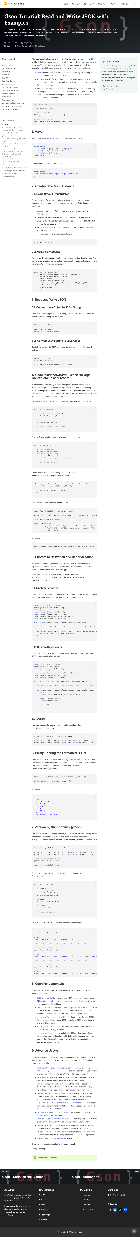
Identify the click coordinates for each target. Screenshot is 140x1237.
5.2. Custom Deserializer (11, 162)
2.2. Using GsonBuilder (11, 133)
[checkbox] (134, 1231)
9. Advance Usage (8, 176)
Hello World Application (37, 46)
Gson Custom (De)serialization (13, 103)
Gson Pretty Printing (9, 68)
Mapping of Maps (44, 1033)
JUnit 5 (114, 4)
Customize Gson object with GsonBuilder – (55, 1068)
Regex (43, 1200)
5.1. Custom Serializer (10, 159)
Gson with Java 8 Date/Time (12, 106)
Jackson (77, 1135)
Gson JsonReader (8, 97)
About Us (86, 1195)
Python (44, 1220)
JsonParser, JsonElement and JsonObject (54, 1119)
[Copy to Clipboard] (95, 105)
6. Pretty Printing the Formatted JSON (15, 168)
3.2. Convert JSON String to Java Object (14, 145)
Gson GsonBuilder (8, 81)
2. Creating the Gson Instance (12, 127)
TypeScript (45, 1215)
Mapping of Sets (44, 1026)
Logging (44, 1210)
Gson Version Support (10, 87)
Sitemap (78, 1232)
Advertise (86, 1200)
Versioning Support (45, 1084)
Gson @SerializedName (10, 90)
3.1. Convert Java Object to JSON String (14, 140)
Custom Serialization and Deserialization (53, 1125)
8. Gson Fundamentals (10, 174)
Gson (9, 46)
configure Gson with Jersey (55, 1138)
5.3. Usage (7, 165)
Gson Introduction (9, 65)
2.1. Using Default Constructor (13, 130)
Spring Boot (89, 4)
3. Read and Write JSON (10, 136)
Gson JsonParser (8, 100)
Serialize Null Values (45, 1077)
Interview (124, 4)
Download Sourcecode (47, 1158)
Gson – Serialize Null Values (23, 1177)
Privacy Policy (88, 1210)
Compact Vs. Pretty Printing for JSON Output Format (58, 1007)
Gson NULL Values (8, 84)
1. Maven (5, 124)
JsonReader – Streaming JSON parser (52, 1112)
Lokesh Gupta (12, 43)
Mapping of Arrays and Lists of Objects (53, 1017)
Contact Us (87, 1205)
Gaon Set (5, 75)
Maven (44, 1205)
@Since (39, 840)
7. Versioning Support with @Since (13, 171)
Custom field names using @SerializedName (55, 1093)
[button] (134, 3)
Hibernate (102, 4)
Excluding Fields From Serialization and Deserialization (59, 1103)
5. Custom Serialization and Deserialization (11, 155)
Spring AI (76, 4)
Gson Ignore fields (8, 94)
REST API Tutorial (117, 1195)
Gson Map (6, 78)
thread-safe (84, 91)
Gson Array (6, 71)
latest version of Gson (51, 138)
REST (93, 59)
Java (66, 4)
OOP (43, 1195)
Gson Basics (22, 46)
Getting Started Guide (46, 998)
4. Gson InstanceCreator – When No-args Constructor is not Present (15, 150)
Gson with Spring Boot (61, 1132)
